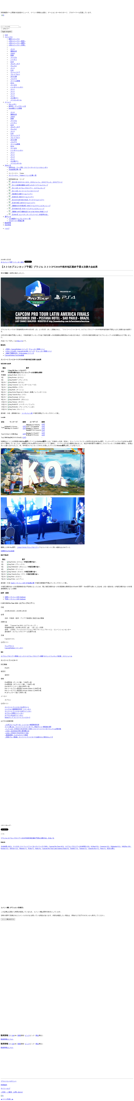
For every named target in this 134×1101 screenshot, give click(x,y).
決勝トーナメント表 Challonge (15, 597)
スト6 (12, 49)
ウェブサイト (9, 646)
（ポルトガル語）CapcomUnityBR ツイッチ (20, 351)
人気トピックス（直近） (17, 41)
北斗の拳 (13, 76)
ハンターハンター (16, 87)
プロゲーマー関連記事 (16, 221)
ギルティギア (15, 64)
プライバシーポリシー (8, 1081)
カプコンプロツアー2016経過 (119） (77, 846)
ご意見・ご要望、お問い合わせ (12, 1092)
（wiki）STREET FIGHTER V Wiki (17, 733)
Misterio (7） (23, 848)
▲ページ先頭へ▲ (7, 1099)
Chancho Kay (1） (94, 848)
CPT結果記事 (29, 583)
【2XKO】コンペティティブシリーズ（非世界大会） (30, 214)
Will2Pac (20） (126, 846)
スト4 (12, 93)
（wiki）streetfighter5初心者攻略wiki (17, 731)
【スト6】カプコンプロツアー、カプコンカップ (28, 188)
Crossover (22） (105, 846)
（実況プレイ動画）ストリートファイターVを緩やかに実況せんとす (29, 737)
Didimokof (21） (116, 846)
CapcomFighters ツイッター (14, 648)
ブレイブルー (15, 74)
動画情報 (8, 223)
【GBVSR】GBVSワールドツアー (23, 203)
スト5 (12, 96)
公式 (24, 426)
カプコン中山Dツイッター (14, 715)
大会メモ (8, 165)
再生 (37, 1035)
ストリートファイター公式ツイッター (18, 711)
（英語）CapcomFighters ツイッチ (16, 349)
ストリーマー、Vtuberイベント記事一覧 (22, 175)
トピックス (9, 37)
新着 (19, 1035)
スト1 (12, 89)
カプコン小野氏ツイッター (14, 713)
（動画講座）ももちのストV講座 (16, 735)
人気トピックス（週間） (17, 43)
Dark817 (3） (74, 848)
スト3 (12, 68)
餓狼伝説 (13, 51)
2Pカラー (6, 29)
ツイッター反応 (18, 262)
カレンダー (12, 104)
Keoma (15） (5, 848)
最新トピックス (14, 39)
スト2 (12, 91)
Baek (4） (38, 848)
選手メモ (8, 216)
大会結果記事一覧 (15, 169)
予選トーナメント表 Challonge (15, 599)
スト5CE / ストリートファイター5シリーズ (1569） (31, 846)
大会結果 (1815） (7, 846)
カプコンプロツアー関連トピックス (13, 656)
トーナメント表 (27, 413)
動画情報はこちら (7, 1039)
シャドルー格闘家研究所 (13, 709)
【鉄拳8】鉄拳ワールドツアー (22, 194)
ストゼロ (13, 85)
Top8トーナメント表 (18, 583)
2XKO (12, 53)
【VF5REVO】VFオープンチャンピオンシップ (27, 208)
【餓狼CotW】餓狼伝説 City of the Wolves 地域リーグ (29, 211)
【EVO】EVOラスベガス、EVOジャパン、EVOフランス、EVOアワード (37, 182)
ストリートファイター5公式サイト (17, 707)
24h (13, 1035)
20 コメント (5, 262)
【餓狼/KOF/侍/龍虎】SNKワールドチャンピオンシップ (30, 206)
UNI (11, 70)
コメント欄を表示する (8, 919)
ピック (27, 1035)
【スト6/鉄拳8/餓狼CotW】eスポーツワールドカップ (29, 185)
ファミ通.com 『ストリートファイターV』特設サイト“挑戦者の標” (28, 727)
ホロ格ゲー (14, 98)
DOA (12, 83)
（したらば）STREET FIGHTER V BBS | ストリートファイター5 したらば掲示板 (33, 729)
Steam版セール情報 (15, 108)
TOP (6, 35)
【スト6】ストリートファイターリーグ (25, 191)
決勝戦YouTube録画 (7, 551)
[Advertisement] (60, 21)
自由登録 (8, 225)
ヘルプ (7, 228)
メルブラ (13, 79)
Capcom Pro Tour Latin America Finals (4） (56, 848)
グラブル (13, 57)
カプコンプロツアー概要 (35, 656)
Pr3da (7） (31, 848)
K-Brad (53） (95, 846)
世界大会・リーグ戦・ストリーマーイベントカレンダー (28, 167)
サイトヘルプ (5, 1088)
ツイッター (27, 709)
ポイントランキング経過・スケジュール (58, 656)
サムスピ (13, 66)
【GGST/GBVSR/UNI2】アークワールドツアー (27, 200)
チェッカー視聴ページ (37, 349)
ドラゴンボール (16, 100)
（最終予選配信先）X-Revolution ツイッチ (19, 353)
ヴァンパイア (15, 72)
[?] (9, 1035)
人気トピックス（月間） (17, 45)
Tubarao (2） (83, 848)
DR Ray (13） (14, 848)
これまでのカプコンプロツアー (28, 547)
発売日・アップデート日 (17, 106)
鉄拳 (12, 55)
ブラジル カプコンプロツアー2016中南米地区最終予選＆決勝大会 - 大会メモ (27, 838)
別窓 (11, 262)
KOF (12, 62)
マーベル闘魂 (15, 81)
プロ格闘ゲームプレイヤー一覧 (20, 218)
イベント (8, 102)
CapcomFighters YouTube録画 (14, 355)
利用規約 (4, 1085)
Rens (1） (103, 848)
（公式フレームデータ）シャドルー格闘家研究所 (22, 725)
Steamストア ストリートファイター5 (17, 717)
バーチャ (13, 59)
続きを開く (111, 848)
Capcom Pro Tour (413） (57, 846)
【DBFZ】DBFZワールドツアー (22, 197)
